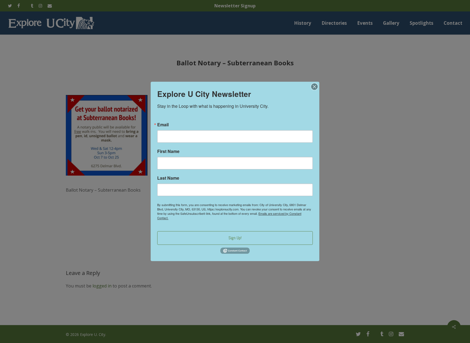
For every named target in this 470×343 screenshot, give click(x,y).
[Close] (314, 86)
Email (163, 124)
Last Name (168, 178)
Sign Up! (235, 238)
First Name (168, 151)
